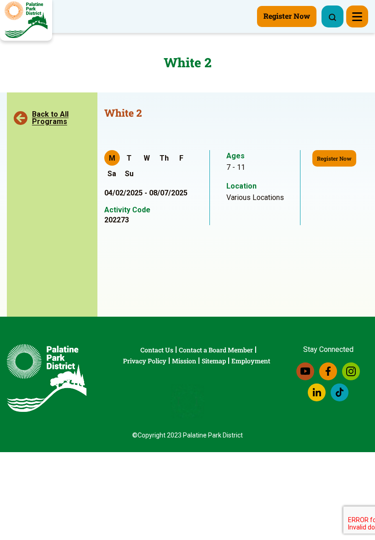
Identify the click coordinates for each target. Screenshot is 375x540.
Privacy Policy (144, 360)
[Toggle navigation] (357, 16)
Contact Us (156, 350)
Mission (184, 360)
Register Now (334, 158)
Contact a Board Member (216, 350)
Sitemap (214, 360)
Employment (250, 360)
